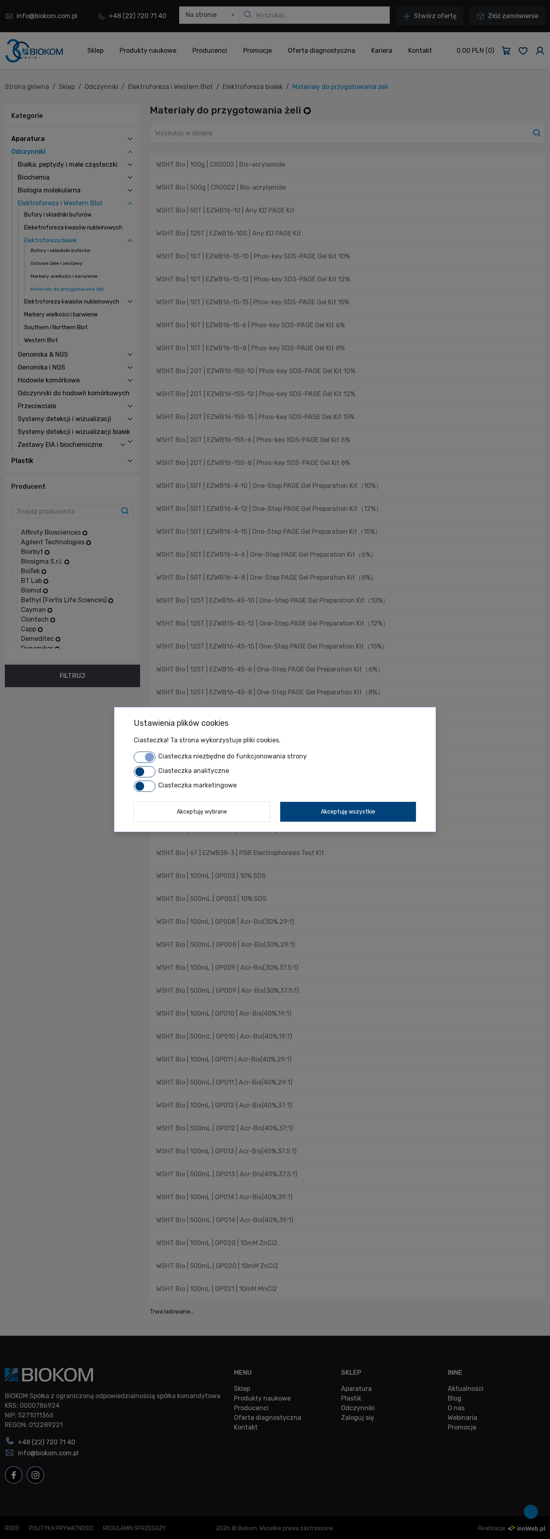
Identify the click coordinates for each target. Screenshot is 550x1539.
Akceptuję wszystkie (348, 811)
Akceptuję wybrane (202, 811)
